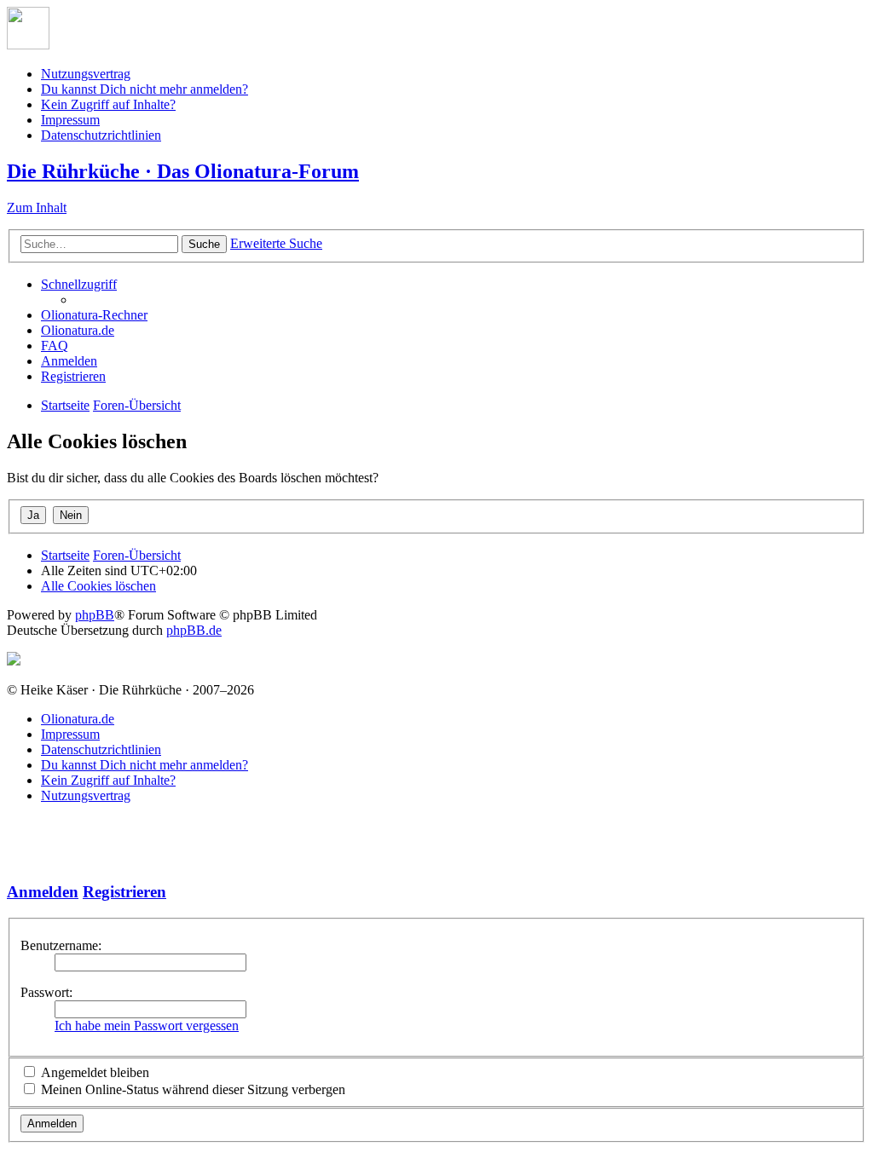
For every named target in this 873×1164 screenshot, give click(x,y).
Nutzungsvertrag (85, 73)
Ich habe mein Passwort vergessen (147, 1025)
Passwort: (46, 992)
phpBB (94, 615)
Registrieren (124, 892)
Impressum (70, 119)
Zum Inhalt (36, 207)
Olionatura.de (77, 719)
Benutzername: (60, 945)
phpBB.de (194, 630)
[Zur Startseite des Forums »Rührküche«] (28, 44)
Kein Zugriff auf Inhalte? (108, 104)
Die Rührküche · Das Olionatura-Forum (183, 171)
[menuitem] (94, 315)
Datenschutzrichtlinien (101, 135)
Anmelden (42, 892)
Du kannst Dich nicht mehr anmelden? (144, 89)
